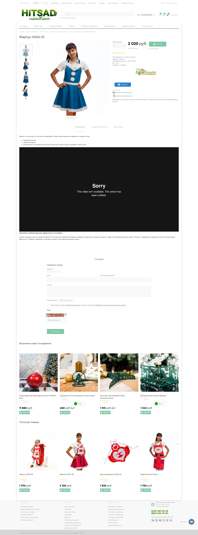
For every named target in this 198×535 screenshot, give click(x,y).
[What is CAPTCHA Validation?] (55, 315)
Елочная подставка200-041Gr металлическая (112, 397)
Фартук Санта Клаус (148, 474)
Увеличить (73, 118)
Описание (116, 90)
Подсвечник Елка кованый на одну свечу (77, 396)
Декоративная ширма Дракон (153, 396)
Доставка (118, 127)
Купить (159, 44)
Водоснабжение (71, 17)
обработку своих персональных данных (110, 305)
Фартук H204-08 (67, 474)
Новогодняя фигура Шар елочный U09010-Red (37, 397)
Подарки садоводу (129, 57)
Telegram (124, 84)
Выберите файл (66, 300)
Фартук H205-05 (26, 474)
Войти (163, 3)
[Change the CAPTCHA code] (66, 314)
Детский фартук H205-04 (110, 474)
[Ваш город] (194, 510)
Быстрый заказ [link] (154, 48)
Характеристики (99, 127)
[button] (26, 98)
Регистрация (172, 3)
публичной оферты (73, 305)
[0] (160, 16)
